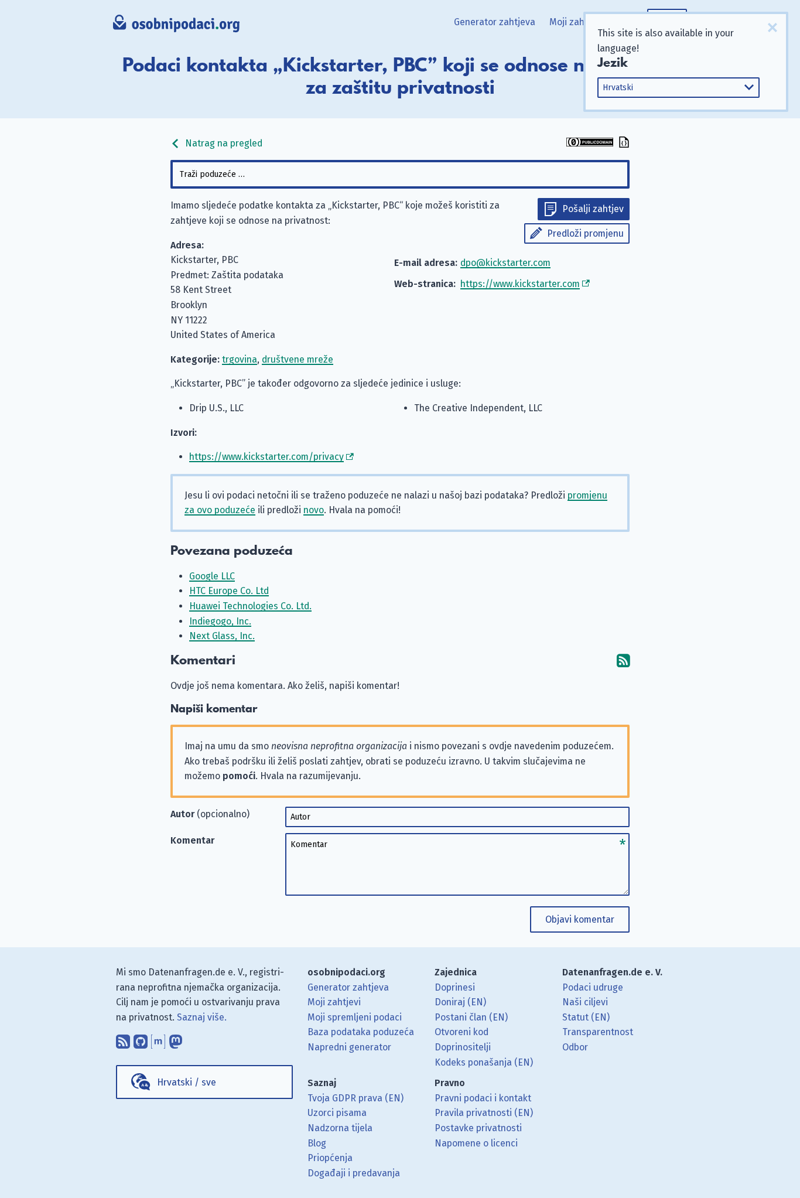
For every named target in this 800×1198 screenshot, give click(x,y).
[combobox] (400, 174)
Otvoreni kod (461, 1031)
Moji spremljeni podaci (354, 1017)
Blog (316, 1143)
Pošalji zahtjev (593, 208)
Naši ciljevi (585, 1002)
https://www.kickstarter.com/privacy (266, 456)
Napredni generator (349, 1047)
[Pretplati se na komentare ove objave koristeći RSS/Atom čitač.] (623, 660)
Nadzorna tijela (339, 1128)
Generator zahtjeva (494, 22)
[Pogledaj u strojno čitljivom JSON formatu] (623, 143)
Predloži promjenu (585, 233)
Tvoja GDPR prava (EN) (355, 1098)
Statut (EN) (586, 1017)
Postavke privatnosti (478, 1128)
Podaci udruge (592, 987)
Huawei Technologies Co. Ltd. (250, 606)
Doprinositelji (463, 1047)
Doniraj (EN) (460, 1002)
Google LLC (212, 576)
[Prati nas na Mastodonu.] (176, 1038)
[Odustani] (772, 27)
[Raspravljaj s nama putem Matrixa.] (158, 1038)
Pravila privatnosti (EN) (484, 1112)
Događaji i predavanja (353, 1173)
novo (313, 510)
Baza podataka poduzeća (360, 1031)
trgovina (239, 359)
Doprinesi (455, 987)
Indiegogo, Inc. (220, 621)
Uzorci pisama (337, 1112)
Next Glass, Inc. (222, 635)
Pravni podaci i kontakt (483, 1098)
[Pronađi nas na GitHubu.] (141, 1038)
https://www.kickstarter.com (520, 283)
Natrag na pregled (222, 143)
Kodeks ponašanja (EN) (484, 1062)
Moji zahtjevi (576, 22)
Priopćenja (330, 1157)
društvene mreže (297, 359)
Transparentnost (597, 1031)
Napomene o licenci (476, 1143)
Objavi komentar (579, 919)
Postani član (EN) (471, 1017)
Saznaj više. (202, 1017)
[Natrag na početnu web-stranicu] (176, 26)
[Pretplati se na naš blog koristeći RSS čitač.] (123, 1038)
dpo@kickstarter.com (505, 262)
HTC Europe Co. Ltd (229, 590)
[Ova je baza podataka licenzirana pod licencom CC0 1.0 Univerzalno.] (589, 143)
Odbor (575, 1047)
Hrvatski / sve (186, 1082)
